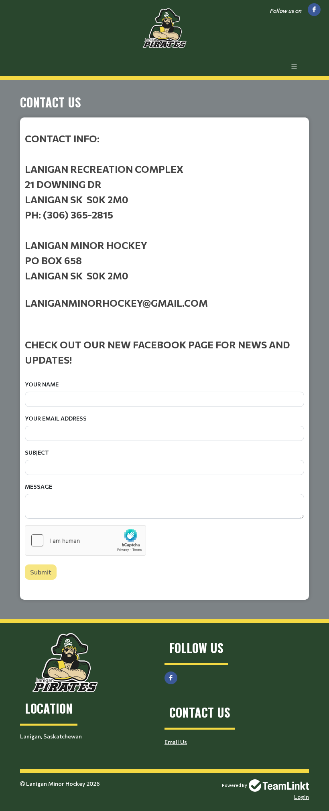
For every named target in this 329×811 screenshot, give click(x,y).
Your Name (42, 384)
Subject (37, 452)
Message (38, 486)
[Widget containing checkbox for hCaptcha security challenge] (85, 540)
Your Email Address (56, 418)
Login (301, 796)
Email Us (175, 741)
